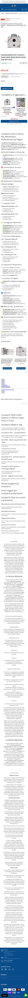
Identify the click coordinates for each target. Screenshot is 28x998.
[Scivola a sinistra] (22, 372)
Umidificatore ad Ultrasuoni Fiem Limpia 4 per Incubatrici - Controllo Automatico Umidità (21, 112)
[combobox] (14, 9)
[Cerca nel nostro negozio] (22, 9)
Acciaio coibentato (15, 76)
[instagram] (9, 969)
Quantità (3, 81)
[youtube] (5, 969)
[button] (2, 9)
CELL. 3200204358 (8, 962)
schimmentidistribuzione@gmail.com (12, 958)
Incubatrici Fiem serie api (11, 13)
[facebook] (2, 969)
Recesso (5, 995)
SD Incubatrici (12, 996)
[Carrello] (25, 9)
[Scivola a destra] (25, 372)
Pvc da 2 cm (5, 76)
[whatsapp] (13, 969)
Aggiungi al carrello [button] (14, 121)
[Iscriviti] (26, 977)
